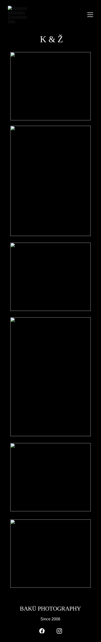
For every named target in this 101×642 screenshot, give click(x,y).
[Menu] (90, 15)
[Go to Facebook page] (42, 631)
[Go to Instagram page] (59, 631)
